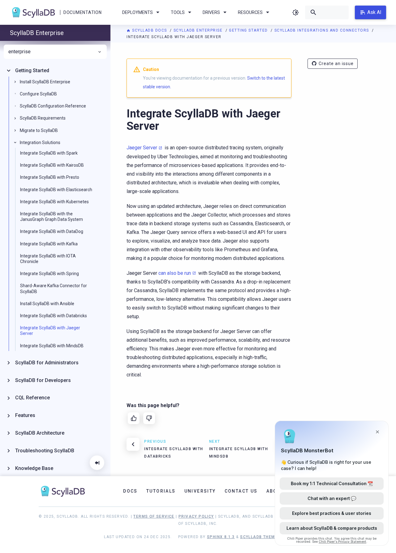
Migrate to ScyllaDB (39, 130)
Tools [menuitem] (178, 12)
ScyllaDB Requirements (43, 118)
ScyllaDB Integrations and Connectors (322, 30)
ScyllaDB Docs (149, 30)
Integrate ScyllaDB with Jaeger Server (50, 330)
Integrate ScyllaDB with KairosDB (52, 165)
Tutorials (161, 491)
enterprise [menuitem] (19, 51)
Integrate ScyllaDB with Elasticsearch (56, 189)
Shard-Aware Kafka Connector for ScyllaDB (53, 288)
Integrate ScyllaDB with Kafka (49, 243)
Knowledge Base (34, 468)
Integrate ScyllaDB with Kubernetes (54, 201)
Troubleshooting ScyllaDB (44, 451)
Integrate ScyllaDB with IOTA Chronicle (48, 258)
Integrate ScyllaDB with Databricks (53, 315)
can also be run (174, 273)
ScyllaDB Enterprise (199, 30)
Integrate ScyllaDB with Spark (49, 153)
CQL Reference (32, 398)
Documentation (82, 12)
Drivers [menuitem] (211, 12)
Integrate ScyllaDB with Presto (49, 177)
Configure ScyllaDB (38, 93)
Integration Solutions (40, 142)
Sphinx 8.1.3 (221, 537)
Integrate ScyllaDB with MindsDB (52, 345)
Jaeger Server (142, 148)
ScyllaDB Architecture (39, 433)
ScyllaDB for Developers (43, 380)
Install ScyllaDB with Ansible (47, 303)
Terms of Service (153, 516)
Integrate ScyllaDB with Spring (49, 273)
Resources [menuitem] (250, 12)
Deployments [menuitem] (137, 12)
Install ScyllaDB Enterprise (45, 81)
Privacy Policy (196, 516)
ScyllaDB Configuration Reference (53, 105)
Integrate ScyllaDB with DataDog (51, 231)
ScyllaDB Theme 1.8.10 (266, 537)
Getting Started (249, 30)
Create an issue (336, 63)
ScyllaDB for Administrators (47, 363)
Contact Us (241, 491)
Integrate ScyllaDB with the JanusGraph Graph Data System (51, 216)
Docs (130, 491)
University (200, 491)
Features (25, 415)
